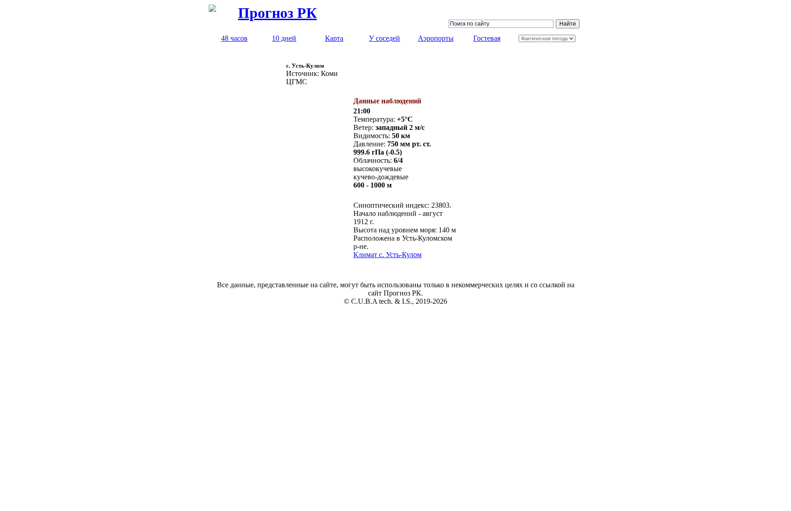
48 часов (234, 38)
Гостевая (486, 38)
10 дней (284, 38)
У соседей (384, 38)
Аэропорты (436, 38)
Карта (334, 38)
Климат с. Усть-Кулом (387, 254)
